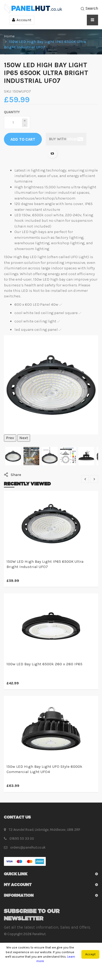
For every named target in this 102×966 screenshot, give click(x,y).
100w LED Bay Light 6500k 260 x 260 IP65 (44, 664)
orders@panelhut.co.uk (28, 847)
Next (23, 437)
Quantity (12, 112)
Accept (90, 954)
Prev (10, 437)
